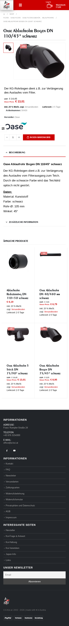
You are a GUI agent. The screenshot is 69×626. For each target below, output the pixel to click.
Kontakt (9, 463)
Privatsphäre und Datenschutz (20, 505)
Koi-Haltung (11, 542)
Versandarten (12, 481)
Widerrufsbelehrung (15, 493)
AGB (8, 511)
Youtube (14, 451)
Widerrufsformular (14, 499)
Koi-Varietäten (12, 548)
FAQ (8, 469)
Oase (17, 117)
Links (8, 560)
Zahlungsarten (12, 487)
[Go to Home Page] (4, 14)
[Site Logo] (6, 5)
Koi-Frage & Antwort (15, 536)
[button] (20, 5)
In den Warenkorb (40, 137)
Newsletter (11, 475)
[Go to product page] (18, 261)
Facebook (7, 451)
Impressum (11, 517)
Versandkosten (31, 107)
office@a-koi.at (10, 443)
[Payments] (23, 618)
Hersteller (10, 530)
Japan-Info (11, 554)
